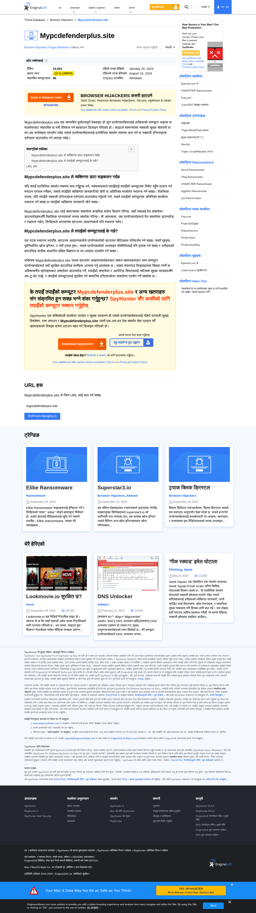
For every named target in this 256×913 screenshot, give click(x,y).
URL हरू (31, 166)
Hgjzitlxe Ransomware (194, 191)
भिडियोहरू (71, 816)
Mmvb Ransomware (192, 169)
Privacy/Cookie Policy (153, 109)
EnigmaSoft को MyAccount (124, 738)
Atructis (185, 144)
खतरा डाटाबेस (73, 806)
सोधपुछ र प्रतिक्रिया (162, 816)
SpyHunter (30, 806)
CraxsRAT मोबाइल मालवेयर (195, 104)
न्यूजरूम (156, 806)
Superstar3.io (114, 487)
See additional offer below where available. (105, 109)
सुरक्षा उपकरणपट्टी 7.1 (192, 137)
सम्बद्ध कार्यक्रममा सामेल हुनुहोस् (166, 811)
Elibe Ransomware (49, 487)
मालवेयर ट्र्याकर (74, 811)
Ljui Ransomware (191, 198)
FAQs (141, 679)
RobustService (189, 230)
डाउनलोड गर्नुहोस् (189, 53)
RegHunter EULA (205, 811)
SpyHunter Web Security (37, 816)
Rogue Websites (58, 47)
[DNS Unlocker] (128, 573)
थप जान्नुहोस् (92, 907)
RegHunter (116, 821)
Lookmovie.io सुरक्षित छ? (194, 270)
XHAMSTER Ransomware (196, 90)
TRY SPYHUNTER (191, 890)
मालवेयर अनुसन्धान (97, 7)
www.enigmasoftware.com (46, 723)
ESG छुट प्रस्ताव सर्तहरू (207, 834)
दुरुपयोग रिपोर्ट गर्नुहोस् (162, 821)
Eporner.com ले (189, 83)
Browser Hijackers (61, 19)
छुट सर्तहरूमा (91, 779)
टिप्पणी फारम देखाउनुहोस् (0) (42, 416)
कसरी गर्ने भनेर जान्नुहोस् (216, 779)
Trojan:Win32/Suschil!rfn (195, 130)
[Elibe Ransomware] (56, 464)
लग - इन (225, 7)
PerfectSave (188, 237)
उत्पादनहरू (75, 7)
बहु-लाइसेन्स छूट (158, 7)
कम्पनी (131, 7)
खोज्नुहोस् (186, 7)
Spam (188, 569)
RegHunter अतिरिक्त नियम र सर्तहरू (151, 850)
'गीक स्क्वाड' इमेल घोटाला (193, 561)
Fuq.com (186, 97)
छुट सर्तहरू (158, 695)
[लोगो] (35, 7)
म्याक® (102, 355)
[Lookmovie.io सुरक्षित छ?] (56, 573)
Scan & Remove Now (46, 97)
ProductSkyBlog (190, 244)
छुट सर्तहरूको (207, 760)
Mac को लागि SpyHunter (122, 811)
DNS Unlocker (115, 596)
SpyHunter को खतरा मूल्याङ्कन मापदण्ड (76, 850)
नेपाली (204, 7)
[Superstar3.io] (128, 464)
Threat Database (34, 19)
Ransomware (36, 495)
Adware (132, 495)
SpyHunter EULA (205, 806)
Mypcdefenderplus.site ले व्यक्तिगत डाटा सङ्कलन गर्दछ (66, 155)
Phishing (175, 569)
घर (60, 7)
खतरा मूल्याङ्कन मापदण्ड (140, 779)
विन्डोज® (91, 355)
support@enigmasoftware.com (80, 738)
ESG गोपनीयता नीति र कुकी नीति (210, 824)
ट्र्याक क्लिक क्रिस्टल (189, 487)
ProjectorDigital (189, 223)
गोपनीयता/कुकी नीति (143, 695)
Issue (30, 604)
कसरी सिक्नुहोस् (216, 695)
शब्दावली (71, 821)
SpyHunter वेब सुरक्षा (120, 816)
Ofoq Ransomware (192, 176)
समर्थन (117, 7)
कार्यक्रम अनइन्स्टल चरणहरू (42, 850)
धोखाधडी (185, 123)
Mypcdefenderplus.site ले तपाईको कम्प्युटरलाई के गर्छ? (65, 161)
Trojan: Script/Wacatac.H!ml (197, 151)
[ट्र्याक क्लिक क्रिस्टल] (199, 464)
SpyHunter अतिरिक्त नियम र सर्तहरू (114, 850)
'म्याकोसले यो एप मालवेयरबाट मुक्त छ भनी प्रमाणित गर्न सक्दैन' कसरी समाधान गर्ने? (204, 290)
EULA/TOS (111, 695)
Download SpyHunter (77, 344)
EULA (132, 109)
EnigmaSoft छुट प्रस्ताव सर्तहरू (211, 829)
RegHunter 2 (31, 811)
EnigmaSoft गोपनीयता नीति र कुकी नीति (212, 818)
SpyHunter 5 (117, 806)
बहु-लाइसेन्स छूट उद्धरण (127, 342)
